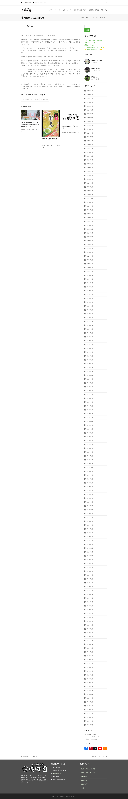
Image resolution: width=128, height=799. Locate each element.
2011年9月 (90, 652)
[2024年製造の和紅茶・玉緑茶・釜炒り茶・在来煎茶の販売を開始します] (30, 115)
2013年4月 (90, 579)
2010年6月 (90, 709)
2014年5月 (90, 529)
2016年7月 (90, 433)
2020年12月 (90, 229)
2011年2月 (90, 679)
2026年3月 (90, 106)
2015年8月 (90, 475)
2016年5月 (90, 440)
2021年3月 (90, 217)
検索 (87, 30)
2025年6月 (90, 125)
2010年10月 (90, 694)
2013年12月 (90, 548)
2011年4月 (90, 671)
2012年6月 (90, 617)
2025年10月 (90, 117)
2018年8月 (90, 337)
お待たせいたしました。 (29, 757)
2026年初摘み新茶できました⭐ (94, 47)
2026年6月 (90, 94)
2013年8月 (90, 563)
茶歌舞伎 (84, 776)
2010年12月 (90, 686)
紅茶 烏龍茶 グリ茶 (88, 769)
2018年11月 (90, 325)
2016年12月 (90, 413)
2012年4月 (90, 625)
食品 (82, 788)
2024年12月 (90, 137)
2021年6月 (90, 210)
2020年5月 (90, 256)
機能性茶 (84, 780)
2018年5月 (90, 348)
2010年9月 (90, 698)
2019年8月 (90, 290)
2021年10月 (90, 198)
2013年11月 (90, 552)
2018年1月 (90, 363)
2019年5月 (90, 302)
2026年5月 (90, 98)
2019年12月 (90, 275)
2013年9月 (90, 559)
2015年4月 (90, 490)
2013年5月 (90, 575)
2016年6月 (90, 436)
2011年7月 (90, 659)
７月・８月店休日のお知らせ (93, 40)
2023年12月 (90, 148)
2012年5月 (90, 621)
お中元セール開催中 (90, 43)
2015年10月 (90, 467)
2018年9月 (90, 333)
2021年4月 (90, 214)
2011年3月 (90, 675)
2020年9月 (90, 240)
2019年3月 (90, 310)
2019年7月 (90, 294)
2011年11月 (90, 644)
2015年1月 (90, 502)
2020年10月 (90, 237)
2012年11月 (90, 598)
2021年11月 (90, 194)
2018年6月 (90, 344)
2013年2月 (90, 586)
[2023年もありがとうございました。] (71, 117)
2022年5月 (90, 171)
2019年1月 (90, 317)
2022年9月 (90, 164)
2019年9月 (90, 287)
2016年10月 (90, 421)
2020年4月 (90, 260)
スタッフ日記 (51, 35)
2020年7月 (90, 248)
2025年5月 (90, 129)
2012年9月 (90, 606)
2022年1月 (90, 187)
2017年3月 (90, 402)
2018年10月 (90, 329)
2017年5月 (90, 394)
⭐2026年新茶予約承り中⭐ (93, 49)
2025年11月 (90, 114)
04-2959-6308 (57, 773)
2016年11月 (90, 417)
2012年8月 (90, 609)
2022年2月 (90, 183)
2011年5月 (90, 667)
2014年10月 (90, 509)
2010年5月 (90, 713)
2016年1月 (90, 456)
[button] (102, 10)
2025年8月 (90, 121)
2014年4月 (90, 533)
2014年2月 (90, 540)
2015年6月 (90, 483)
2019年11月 (90, 279)
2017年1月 (90, 410)
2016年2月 (90, 452)
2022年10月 (90, 160)
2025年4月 (90, 133)
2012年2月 (90, 632)
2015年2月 (90, 498)
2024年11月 (90, 141)
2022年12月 (90, 156)
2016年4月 (90, 444)
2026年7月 (90, 91)
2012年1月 (90, 636)
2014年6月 (90, 525)
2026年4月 (90, 102)
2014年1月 (90, 544)
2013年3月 (90, 583)
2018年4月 (90, 352)
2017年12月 (90, 367)
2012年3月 (90, 629)
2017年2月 (90, 406)
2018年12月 (90, 321)
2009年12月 (90, 725)
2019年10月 (90, 283)
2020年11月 (90, 233)
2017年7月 (90, 386)
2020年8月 (90, 244)
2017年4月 (90, 398)
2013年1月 (90, 590)
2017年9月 (90, 379)
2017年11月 (90, 371)
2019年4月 (90, 306)
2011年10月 (90, 648)
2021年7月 (90, 206)
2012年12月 (90, 594)
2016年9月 (90, 425)
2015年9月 (90, 471)
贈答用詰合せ (85, 784)
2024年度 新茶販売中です (49, 138)
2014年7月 (90, 521)
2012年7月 (90, 613)
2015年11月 (90, 463)
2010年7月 (90, 705)
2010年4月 (90, 717)
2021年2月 (90, 221)
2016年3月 (90, 448)
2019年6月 (90, 298)
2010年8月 (90, 702)
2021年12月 (90, 190)
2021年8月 (90, 202)
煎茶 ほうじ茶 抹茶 (88, 772)
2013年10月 (90, 556)
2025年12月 (90, 110)
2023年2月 (90, 152)
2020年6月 (90, 252)
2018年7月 (90, 340)
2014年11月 (90, 506)
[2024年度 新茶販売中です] (51, 123)
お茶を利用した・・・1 (97, 757)
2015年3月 (90, 494)
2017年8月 (90, 383)
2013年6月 (90, 571)
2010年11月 (90, 690)
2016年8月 (90, 429)
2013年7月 (90, 567)
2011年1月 (90, 682)
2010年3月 (90, 721)
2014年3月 (90, 536)
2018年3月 (90, 356)
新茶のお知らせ (89, 45)
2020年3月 (90, 263)
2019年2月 (90, 313)
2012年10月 (90, 602)
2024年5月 (90, 144)
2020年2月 (90, 267)
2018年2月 (90, 360)
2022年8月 (90, 167)
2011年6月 (90, 663)
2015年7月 (90, 479)
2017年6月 (90, 390)
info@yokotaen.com (59, 779)
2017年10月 (90, 375)
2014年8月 (90, 517)
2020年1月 (90, 271)
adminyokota (39, 35)
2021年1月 (90, 225)
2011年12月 (90, 640)
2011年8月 (90, 656)
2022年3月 (90, 179)
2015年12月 (90, 460)
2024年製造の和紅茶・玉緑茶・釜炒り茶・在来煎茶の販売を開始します (30, 124)
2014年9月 (90, 513)
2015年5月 (90, 486)
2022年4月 (90, 175)
